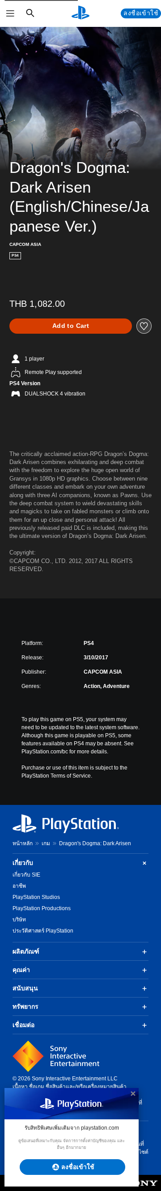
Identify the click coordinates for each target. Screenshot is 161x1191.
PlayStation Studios (36, 897)
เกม (46, 843)
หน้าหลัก (23, 843)
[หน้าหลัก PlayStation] (80, 13)
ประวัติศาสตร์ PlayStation (43, 931)
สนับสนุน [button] (25, 988)
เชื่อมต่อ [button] (23, 1024)
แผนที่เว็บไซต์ (139, 1148)
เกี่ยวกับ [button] (23, 862)
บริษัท (19, 919)
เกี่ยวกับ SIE (26, 875)
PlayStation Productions (42, 908)
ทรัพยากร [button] (25, 1006)
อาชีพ (19, 886)
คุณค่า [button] (21, 969)
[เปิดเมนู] (10, 13)
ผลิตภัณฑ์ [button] (26, 951)
